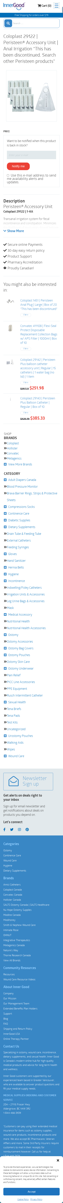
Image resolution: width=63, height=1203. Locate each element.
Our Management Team (16, 1003)
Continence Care (18, 513)
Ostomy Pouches (19, 655)
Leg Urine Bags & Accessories (26, 601)
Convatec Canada (12, 894)
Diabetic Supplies (19, 520)
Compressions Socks (21, 507)
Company (8, 993)
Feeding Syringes (18, 547)
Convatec (13, 453)
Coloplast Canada (12, 889)
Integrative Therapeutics (16, 940)
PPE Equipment (17, 689)
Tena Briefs (14, 709)
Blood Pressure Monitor (22, 486)
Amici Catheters (12, 884)
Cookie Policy (23, 1199)
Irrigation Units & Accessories (26, 594)
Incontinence (16, 581)
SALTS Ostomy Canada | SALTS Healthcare (26, 904)
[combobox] (31, 23)
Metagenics (14, 458)
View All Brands (11, 960)
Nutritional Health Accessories (26, 628)
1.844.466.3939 (11, 1155)
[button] (58, 1160)
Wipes (11, 749)
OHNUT (7, 935)
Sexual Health (17, 702)
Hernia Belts (16, 567)
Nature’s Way (10, 950)
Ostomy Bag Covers (20, 648)
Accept (31, 1191)
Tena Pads (13, 716)
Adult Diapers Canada (22, 480)
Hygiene (13, 574)
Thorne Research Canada (17, 955)
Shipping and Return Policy (17, 1028)
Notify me (18, 166)
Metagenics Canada (14, 945)
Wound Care (16, 756)
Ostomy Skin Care (18, 662)
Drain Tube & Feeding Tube (24, 534)
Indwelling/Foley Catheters (24, 587)
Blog (5, 1018)
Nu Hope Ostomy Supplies (17, 909)
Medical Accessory (20, 614)
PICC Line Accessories (21, 682)
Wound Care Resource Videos (19, 979)
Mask (10, 608)
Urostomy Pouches (20, 736)
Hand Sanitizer (16, 561)
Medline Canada (12, 914)
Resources (9, 974)
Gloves (12, 554)
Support (7, 1013)
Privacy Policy (36, 1199)
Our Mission (9, 998)
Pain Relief (13, 675)
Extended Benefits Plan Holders (20, 1008)
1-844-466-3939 (12, 1112)
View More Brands (20, 464)
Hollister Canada (12, 899)
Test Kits (12, 722)
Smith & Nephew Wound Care (19, 925)
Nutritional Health (18, 621)
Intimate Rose (10, 930)
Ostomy (13, 635)
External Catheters (19, 540)
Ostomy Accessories (20, 641)
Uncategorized (16, 729)
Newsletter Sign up (35, 781)
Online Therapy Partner (16, 1038)
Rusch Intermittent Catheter (25, 695)
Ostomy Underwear (21, 668)
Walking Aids (15, 742)
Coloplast (13, 443)
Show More (15, 231)
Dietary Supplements (21, 527)
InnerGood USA (11, 1033)
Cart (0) (46, 6)
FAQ (5, 1023)
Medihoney (9, 920)
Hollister (12, 448)
